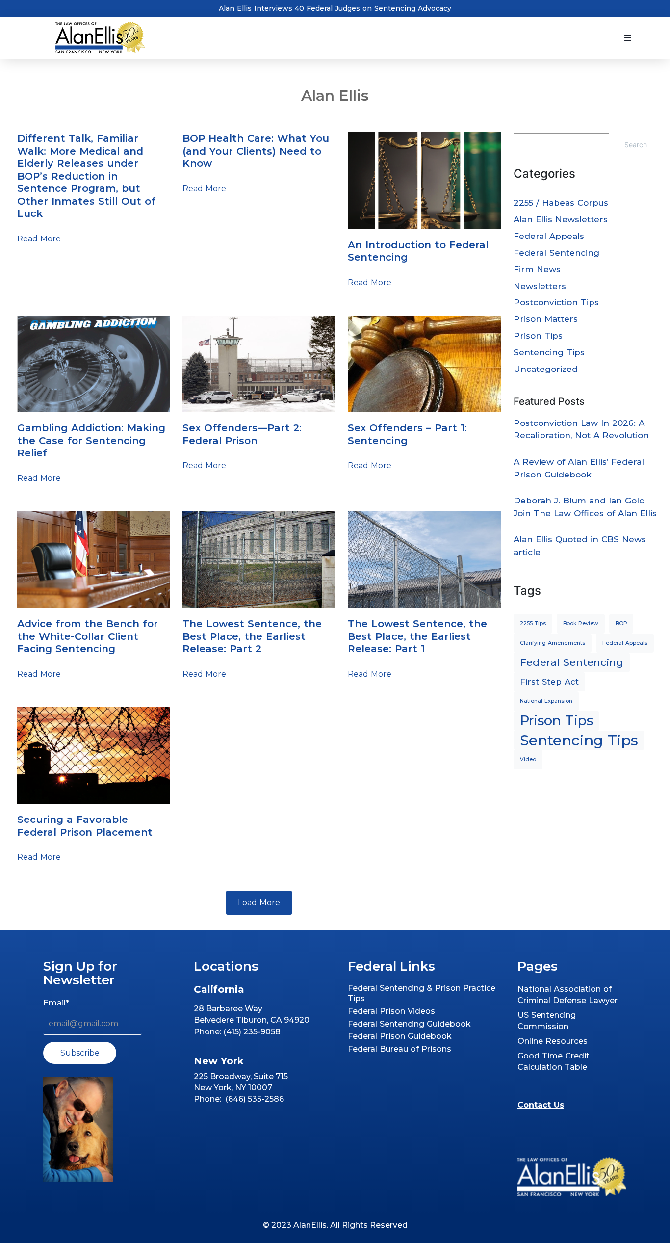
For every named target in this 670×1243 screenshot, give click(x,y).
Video (528, 759)
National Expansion (546, 701)
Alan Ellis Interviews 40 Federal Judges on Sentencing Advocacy (335, 8)
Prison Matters (546, 319)
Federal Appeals (549, 236)
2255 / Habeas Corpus (561, 203)
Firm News (537, 269)
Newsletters (540, 286)
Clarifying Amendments (552, 643)
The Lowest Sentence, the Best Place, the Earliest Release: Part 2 (252, 636)
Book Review (580, 623)
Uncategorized (546, 369)
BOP (621, 623)
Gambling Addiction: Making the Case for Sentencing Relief (91, 440)
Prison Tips (538, 336)
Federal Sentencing (556, 253)
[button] (628, 38)
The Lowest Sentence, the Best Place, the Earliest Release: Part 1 (417, 636)
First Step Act (549, 682)
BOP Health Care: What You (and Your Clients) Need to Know (255, 150)
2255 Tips (533, 623)
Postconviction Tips (556, 302)
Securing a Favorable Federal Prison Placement (85, 826)
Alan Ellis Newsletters (561, 219)
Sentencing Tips (549, 352)
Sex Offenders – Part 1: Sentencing (407, 434)
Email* (56, 1002)
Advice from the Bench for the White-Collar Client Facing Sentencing (87, 636)
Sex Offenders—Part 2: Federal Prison (242, 434)
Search (635, 144)
